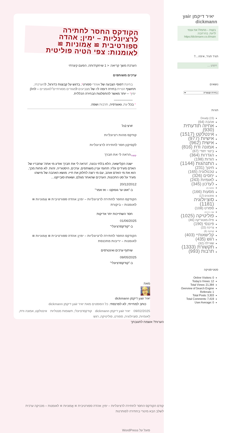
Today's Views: (201, 281)
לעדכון (202, 183)
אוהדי (96, 84)
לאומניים (46, 89)
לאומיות (202, 179)
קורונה (209, 231)
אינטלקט (197, 134)
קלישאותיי (199, 234)
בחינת (128, 84)
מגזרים (71, 89)
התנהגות (197, 163)
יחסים (203, 175)
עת (125, 104)
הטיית (121, 89)
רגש (204, 239)
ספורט (204, 208)
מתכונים (206, 195)
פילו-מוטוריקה (201, 220)
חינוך (204, 167)
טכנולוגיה (201, 171)
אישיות (201, 138)
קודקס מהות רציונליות (120, 135)
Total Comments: (196, 298)
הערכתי (39, 84)
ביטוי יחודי (203, 151)
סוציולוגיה (204, 202)
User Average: (203, 302)
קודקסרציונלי (83, 311)
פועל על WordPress (136, 430)
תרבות (201, 251)
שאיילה (206, 243)
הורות (204, 159)
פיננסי (204, 224)
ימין (133, 93)
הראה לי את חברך (117, 154)
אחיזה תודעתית (199, 127)
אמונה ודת (198, 146)
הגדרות (202, 155)
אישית (202, 142)
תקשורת (198, 247)
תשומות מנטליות (61, 311)
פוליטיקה (197, 215)
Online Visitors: (202, 277)
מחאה (210, 188)
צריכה (207, 227)
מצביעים (84, 89)
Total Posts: (200, 295)
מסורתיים (59, 89)
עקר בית (209, 212)
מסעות (203, 191)
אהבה (206, 122)
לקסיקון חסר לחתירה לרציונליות (113, 145)
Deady (207, 118)
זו (96, 89)
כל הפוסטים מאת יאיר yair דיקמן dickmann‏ (78, 304)
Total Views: (198, 284)
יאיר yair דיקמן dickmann (112, 311)
